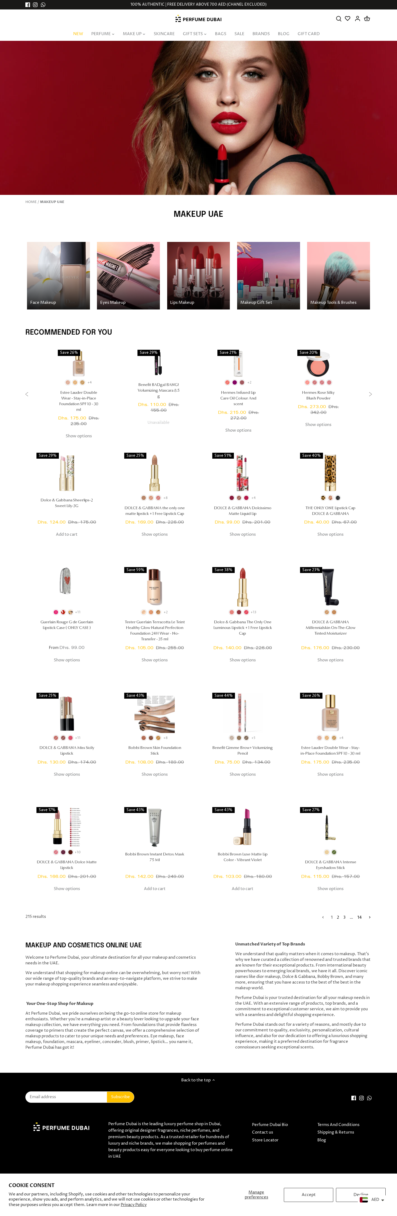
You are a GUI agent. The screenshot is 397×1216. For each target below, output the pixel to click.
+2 (249, 382)
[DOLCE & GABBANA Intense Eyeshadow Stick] (330, 827)
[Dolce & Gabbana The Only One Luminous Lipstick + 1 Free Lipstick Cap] (242, 587)
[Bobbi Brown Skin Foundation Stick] (154, 713)
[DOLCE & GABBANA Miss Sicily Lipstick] (66, 713)
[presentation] (26, 395)
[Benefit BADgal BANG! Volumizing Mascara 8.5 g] (158, 364)
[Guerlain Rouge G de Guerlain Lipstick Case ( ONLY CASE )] (66, 587)
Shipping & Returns (335, 1132)
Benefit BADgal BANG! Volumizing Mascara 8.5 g (159, 390)
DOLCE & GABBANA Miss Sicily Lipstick (66, 751)
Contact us (262, 1132)
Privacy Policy (134, 1205)
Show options (79, 436)
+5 (253, 738)
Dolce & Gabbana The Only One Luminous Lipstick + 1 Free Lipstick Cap (242, 628)
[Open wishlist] (348, 18)
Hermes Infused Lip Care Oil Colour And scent (238, 398)
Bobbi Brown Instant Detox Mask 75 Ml (154, 857)
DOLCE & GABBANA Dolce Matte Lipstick (67, 865)
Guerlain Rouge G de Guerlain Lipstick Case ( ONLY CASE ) (67, 625)
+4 (90, 382)
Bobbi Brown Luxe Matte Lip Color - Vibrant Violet (243, 857)
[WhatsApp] (43, 5)
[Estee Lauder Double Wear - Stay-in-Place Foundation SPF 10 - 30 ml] (79, 364)
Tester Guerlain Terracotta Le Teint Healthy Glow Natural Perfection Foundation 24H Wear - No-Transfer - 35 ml (155, 630)
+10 (77, 852)
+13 (253, 612)
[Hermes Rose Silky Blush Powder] (318, 364)
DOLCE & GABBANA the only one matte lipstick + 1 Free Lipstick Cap (155, 511)
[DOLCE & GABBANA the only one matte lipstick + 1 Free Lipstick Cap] (154, 473)
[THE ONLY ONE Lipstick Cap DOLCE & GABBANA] (330, 473)
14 (359, 917)
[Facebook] (27, 5)
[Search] (339, 18)
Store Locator (265, 1140)
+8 (165, 498)
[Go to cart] (367, 18)
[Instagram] (35, 5)
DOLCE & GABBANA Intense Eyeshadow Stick (330, 865)
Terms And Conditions (338, 1125)
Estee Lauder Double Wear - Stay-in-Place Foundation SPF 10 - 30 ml (78, 401)
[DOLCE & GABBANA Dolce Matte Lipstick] (66, 827)
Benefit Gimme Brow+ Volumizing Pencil (242, 751)
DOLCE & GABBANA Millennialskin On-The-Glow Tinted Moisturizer (330, 628)
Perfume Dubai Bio (270, 1125)
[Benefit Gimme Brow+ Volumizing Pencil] (242, 713)
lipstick (158, 1042)
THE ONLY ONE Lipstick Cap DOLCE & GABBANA (330, 511)
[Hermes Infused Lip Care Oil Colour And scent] (238, 364)
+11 (77, 612)
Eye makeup (162, 1036)
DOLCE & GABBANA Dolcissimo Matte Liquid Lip (242, 511)
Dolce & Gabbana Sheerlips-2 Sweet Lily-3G (67, 503)
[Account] (357, 18)
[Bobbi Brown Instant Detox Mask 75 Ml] (154, 827)
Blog (321, 1140)
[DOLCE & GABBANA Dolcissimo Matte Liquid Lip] (242, 473)
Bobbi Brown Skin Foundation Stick (154, 751)
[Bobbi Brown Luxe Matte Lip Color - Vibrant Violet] (242, 827)
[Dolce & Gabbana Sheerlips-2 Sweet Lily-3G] (66, 473)
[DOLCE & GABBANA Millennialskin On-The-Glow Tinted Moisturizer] (330, 587)
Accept (309, 1195)
